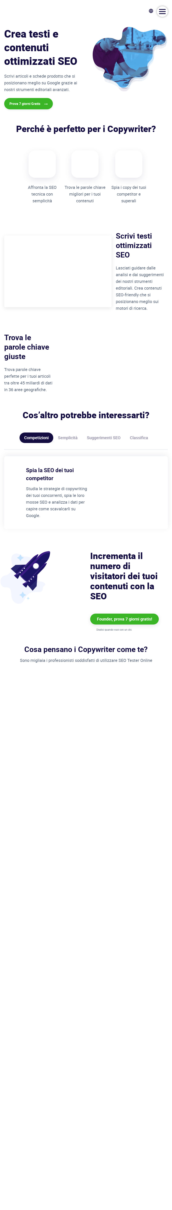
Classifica (139, 437)
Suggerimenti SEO (104, 437)
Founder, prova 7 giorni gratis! (124, 619)
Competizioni (36, 437)
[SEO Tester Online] (23, 11)
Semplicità (68, 437)
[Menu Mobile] (162, 11)
